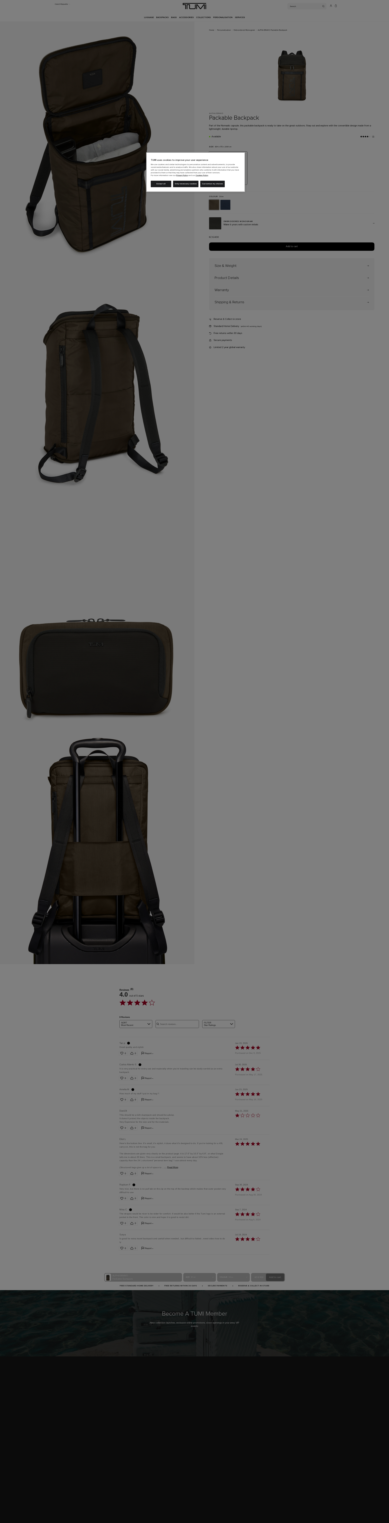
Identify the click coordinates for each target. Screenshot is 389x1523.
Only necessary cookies (186, 184)
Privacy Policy (182, 175)
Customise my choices (212, 184)
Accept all (161, 184)
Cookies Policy (202, 175)
